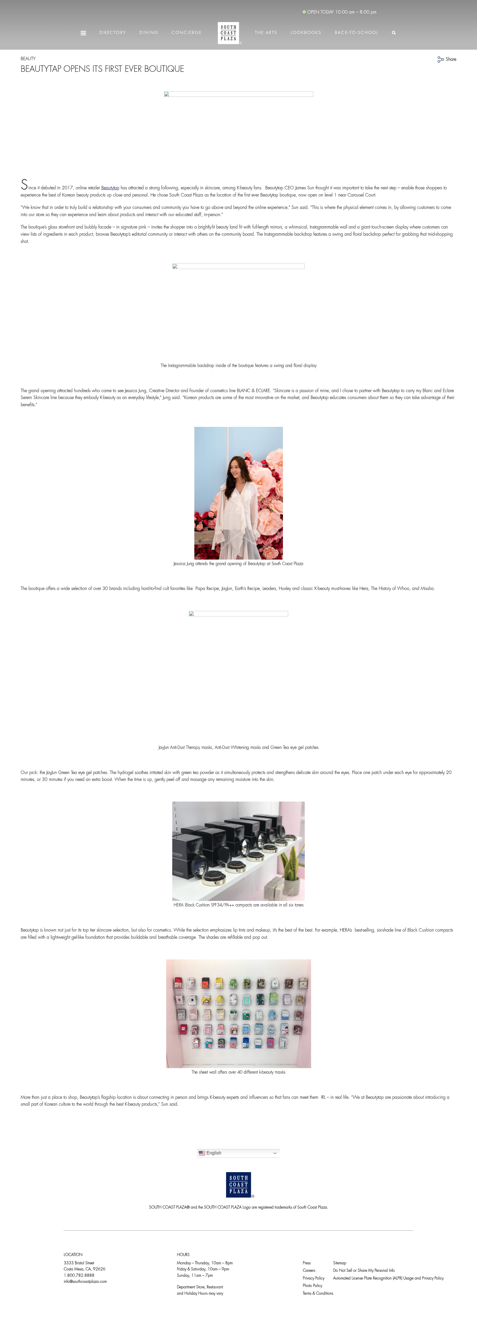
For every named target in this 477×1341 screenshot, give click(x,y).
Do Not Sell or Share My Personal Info (364, 1271)
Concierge (187, 33)
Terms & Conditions (318, 1294)
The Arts (266, 33)
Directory (112, 33)
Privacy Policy (313, 1278)
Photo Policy (312, 1286)
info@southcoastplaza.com (85, 1282)
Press (307, 1263)
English (213, 1153)
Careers (309, 1271)
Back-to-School (357, 33)
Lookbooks (306, 33)
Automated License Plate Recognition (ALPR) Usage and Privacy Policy (388, 1278)
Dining (148, 33)
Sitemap (339, 1263)
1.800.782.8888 (79, 1276)
